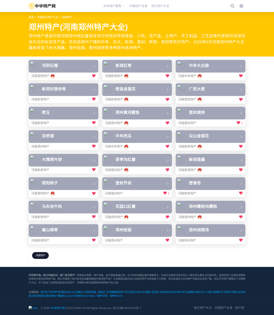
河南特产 (67, 17)
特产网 (239, 307)
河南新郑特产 (114, 76)
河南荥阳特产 (40, 76)
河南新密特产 (114, 99)
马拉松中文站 (166, 292)
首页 (31, 17)
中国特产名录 (223, 307)
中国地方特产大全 (47, 17)
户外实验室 (130, 292)
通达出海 (66, 292)
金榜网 (216, 292)
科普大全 (199, 292)
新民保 (79, 296)
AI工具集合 (77, 292)
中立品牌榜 (188, 292)
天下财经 (225, 292)
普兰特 (32, 296)
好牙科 (178, 292)
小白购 (208, 292)
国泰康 (40, 296)
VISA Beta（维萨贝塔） (96, 296)
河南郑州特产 (114, 123)
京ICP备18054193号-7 (127, 308)
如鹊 (46, 296)
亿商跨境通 (90, 292)
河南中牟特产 (187, 76)
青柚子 (53, 296)
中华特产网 (55, 292)
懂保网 (61, 296)
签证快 (155, 292)
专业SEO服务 (143, 292)
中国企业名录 (238, 292)
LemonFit (70, 296)
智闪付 (44, 292)
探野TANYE (116, 296)
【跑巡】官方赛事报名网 (109, 292)
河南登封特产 (187, 123)
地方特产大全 (203, 307)
